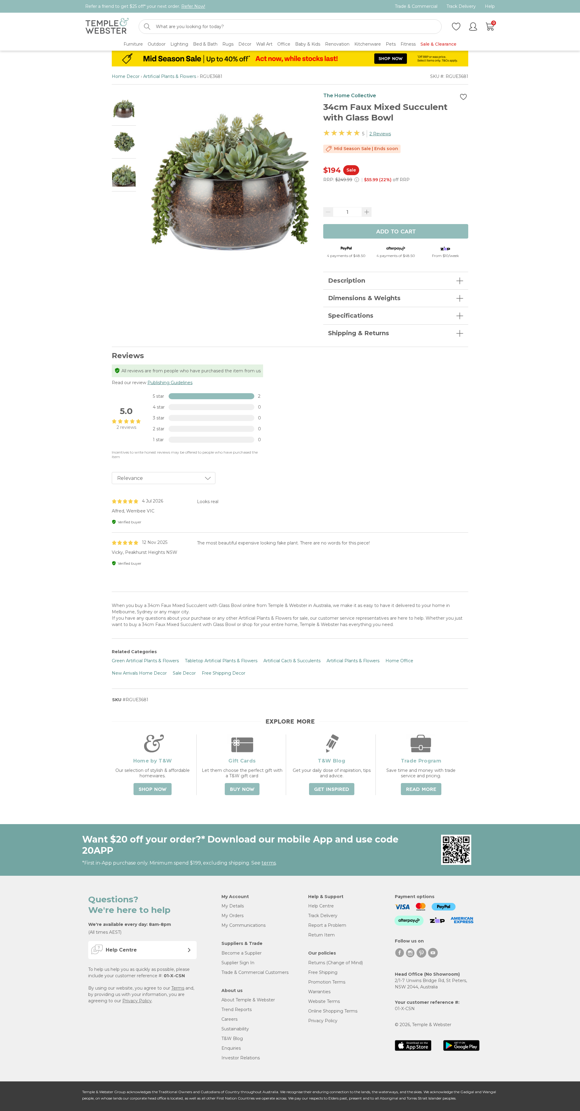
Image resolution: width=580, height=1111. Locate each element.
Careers (229, 1019)
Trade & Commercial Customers (254, 972)
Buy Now (242, 789)
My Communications (243, 925)
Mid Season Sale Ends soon (366, 148)
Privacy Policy (137, 1000)
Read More (421, 789)
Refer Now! (193, 6)
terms (269, 863)
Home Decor (126, 76)
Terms (177, 988)
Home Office (399, 660)
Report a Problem (327, 925)
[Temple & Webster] (107, 27)
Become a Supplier (241, 953)
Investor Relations (240, 1058)
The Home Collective (349, 95)
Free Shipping (322, 972)
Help (490, 6)
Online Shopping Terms (332, 1011)
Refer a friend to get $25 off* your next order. (145, 6)
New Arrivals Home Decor (139, 673)
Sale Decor (184, 673)
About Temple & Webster (248, 1000)
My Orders (232, 915)
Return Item (321, 935)
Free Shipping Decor (223, 673)
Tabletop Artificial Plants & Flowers (221, 660)
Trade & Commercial (416, 6)
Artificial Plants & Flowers (169, 76)
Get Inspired (331, 789)
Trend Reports (236, 1009)
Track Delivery (461, 6)
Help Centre (321, 906)
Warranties (319, 991)
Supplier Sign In (237, 962)
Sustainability (235, 1029)
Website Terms (324, 1001)
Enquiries (231, 1048)
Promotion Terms (326, 982)
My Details (232, 906)
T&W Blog (232, 1038)
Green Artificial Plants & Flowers (145, 660)
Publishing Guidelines (169, 382)
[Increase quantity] (367, 212)
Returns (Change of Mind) (335, 962)
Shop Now (152, 789)
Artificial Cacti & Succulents (292, 660)
